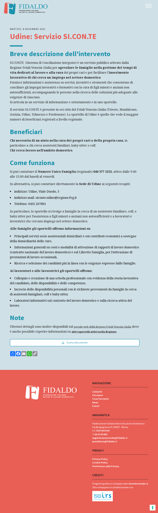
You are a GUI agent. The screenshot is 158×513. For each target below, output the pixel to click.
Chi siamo (97, 395)
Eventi (95, 406)
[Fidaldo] (26, 8)
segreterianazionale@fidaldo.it (109, 438)
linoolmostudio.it (138, 483)
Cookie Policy (100, 462)
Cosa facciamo (100, 398)
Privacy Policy (100, 459)
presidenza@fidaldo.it (104, 441)
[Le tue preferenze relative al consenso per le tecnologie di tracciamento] (153, 508)
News (95, 402)
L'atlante (97, 391)
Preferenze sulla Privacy (105, 466)
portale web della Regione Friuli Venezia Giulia (102, 326)
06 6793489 (100, 434)
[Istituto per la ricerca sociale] (120, 495)
